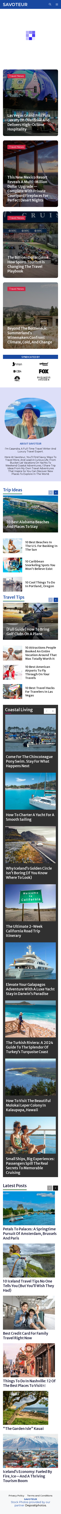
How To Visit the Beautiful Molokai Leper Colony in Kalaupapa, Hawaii (28, 1105)
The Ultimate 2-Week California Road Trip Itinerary (24, 931)
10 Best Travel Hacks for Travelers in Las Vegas (40, 691)
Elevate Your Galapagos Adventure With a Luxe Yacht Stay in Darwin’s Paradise (30, 989)
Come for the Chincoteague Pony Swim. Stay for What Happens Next (29, 761)
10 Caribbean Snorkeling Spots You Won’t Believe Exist (40, 565)
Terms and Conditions (39, 1495)
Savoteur (15, 4)
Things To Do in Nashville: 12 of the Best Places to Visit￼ (29, 1383)
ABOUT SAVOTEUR (30, 443)
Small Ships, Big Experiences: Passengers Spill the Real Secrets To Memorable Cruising (30, 1166)
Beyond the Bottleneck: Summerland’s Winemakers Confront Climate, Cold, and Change (29, 335)
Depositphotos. (35, 1505)
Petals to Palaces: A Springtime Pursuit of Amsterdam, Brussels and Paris (30, 1234)
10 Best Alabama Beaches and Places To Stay (28, 524)
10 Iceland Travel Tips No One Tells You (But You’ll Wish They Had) (28, 1286)
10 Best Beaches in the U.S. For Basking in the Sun (41, 545)
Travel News (16, 76)
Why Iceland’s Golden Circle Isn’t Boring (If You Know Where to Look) (29, 873)
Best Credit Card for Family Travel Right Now (25, 1335)
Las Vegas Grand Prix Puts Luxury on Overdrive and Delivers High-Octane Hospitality (28, 122)
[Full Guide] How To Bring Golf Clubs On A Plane (28, 631)
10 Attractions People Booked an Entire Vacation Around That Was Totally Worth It (41, 653)
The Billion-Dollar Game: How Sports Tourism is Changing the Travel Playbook (28, 264)
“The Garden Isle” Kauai (23, 1428)
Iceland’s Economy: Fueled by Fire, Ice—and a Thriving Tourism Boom (27, 1476)
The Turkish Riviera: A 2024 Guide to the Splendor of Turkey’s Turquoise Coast (29, 1047)
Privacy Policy (16, 1495)
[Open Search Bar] (50, 4)
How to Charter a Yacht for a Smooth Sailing (30, 817)
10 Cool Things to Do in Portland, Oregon (40, 584)
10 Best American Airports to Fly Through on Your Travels (37, 672)
